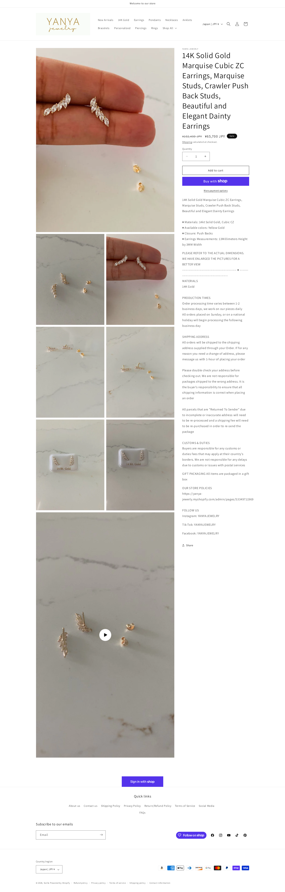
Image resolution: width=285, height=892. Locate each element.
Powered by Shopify (60, 883)
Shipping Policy (110, 805)
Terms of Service (185, 805)
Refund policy (80, 883)
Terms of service (117, 883)
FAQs (142, 812)
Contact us (90, 805)
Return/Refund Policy (157, 805)
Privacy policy (98, 883)
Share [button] (189, 545)
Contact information (159, 883)
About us (74, 805)
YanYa (47, 883)
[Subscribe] (101, 834)
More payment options (216, 190)
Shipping (187, 141)
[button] (169, 28)
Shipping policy (138, 883)
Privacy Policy (132, 805)
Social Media (206, 805)
